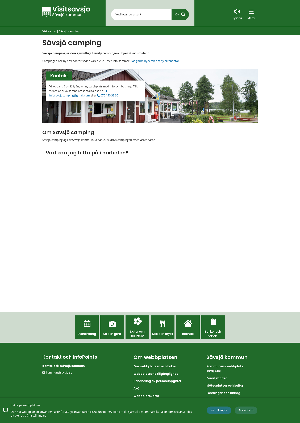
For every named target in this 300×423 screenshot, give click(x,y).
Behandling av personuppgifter (157, 381)
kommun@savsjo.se (59, 372)
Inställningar (219, 410)
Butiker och (213, 331)
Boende (188, 334)
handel (213, 336)
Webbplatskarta (146, 396)
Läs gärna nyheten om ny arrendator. (155, 61)
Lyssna (237, 18)
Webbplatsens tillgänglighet (156, 374)
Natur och (137, 331)
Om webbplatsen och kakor (155, 366)
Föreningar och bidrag (223, 393)
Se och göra (112, 334)
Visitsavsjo (49, 31)
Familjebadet (216, 378)
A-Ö (137, 388)
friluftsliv (137, 336)
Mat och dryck (162, 334)
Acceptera (246, 410)
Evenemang (87, 334)
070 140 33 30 (109, 95)
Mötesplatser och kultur (224, 385)
